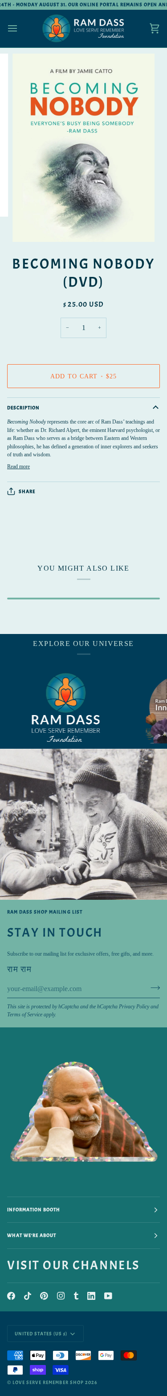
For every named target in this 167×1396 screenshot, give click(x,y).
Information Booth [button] (33, 1209)
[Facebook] (11, 1296)
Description (23, 407)
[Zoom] (29, 225)
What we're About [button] (31, 1235)
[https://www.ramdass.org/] (54, 708)
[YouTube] (108, 1296)
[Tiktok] (27, 1296)
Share (27, 491)
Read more (18, 466)
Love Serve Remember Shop (48, 1382)
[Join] (152, 988)
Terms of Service (24, 1014)
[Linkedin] (91, 1296)
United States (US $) (41, 1333)
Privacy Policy (134, 1006)
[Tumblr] (76, 1296)
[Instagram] (61, 1296)
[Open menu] (20, 28)
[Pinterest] (44, 1296)
